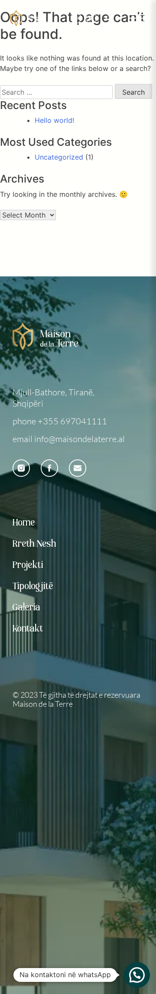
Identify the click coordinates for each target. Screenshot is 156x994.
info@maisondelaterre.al (79, 438)
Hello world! (54, 120)
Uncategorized (59, 157)
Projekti (28, 565)
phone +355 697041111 (60, 421)
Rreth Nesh (35, 544)
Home (24, 523)
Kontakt (28, 629)
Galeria (27, 607)
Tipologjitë (33, 586)
